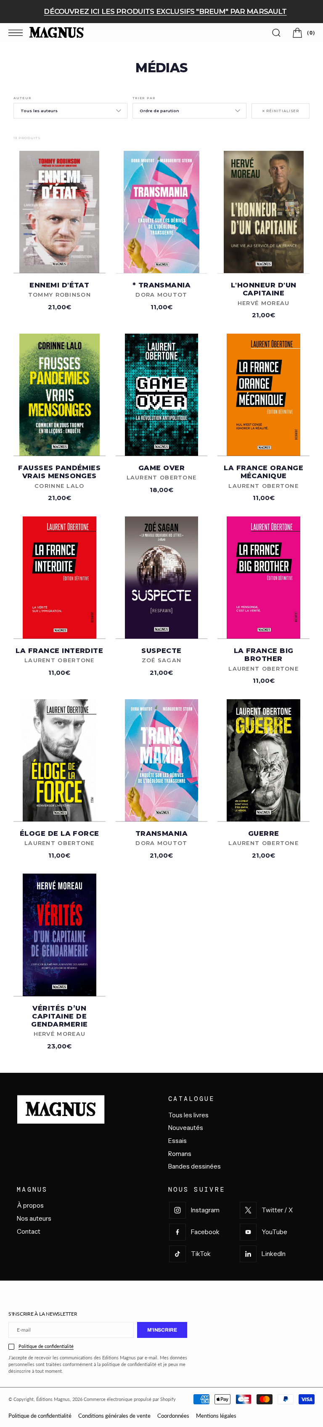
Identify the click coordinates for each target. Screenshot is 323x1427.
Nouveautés (185, 1128)
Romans (179, 1154)
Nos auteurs (34, 1218)
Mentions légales (216, 1416)
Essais (177, 1141)
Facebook (205, 1232)
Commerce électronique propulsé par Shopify (130, 1399)
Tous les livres (188, 1115)
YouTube (274, 1232)
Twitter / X (277, 1210)
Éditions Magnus (53, 1399)
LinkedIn (274, 1254)
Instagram (205, 1210)
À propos (30, 1205)
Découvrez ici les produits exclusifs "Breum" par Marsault (165, 11)
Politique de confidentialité (46, 1346)
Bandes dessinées (194, 1166)
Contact (28, 1231)
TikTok (201, 1254)
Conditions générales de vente (114, 1416)
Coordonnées (173, 1416)
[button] (17, 33)
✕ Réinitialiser (280, 111)
